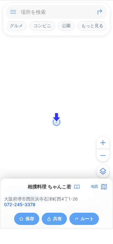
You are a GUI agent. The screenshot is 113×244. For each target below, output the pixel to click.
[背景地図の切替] (103, 171)
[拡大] (103, 142)
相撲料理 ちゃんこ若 (49, 187)
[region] (56, 122)
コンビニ (42, 25)
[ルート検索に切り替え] (99, 12)
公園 (66, 25)
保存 (29, 218)
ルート (87, 218)
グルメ (16, 25)
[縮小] (103, 155)
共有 (57, 218)
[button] (56, 117)
